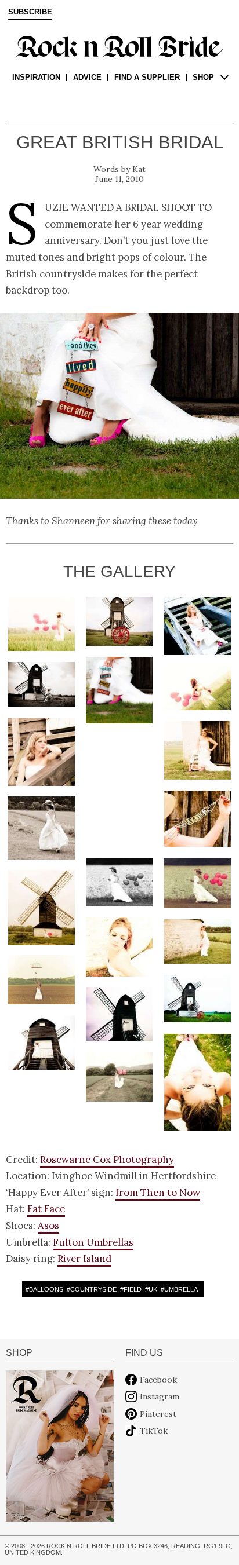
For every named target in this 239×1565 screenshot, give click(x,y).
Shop (203, 77)
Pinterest (158, 1414)
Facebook (158, 1379)
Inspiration (36, 77)
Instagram (159, 1396)
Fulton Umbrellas (93, 1242)
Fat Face (46, 1208)
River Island (84, 1258)
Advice (87, 77)
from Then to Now (157, 1192)
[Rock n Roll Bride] (119, 45)
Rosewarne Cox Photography (107, 1159)
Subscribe (30, 12)
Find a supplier (147, 77)
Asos (48, 1225)
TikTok (154, 1430)
